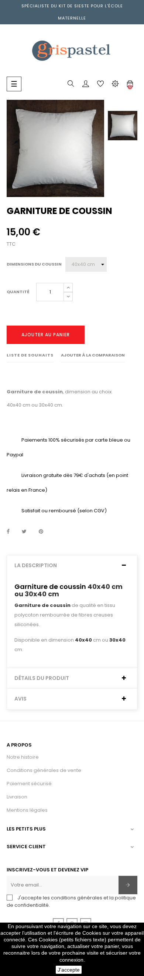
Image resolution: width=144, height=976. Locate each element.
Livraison (17, 796)
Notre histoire (23, 757)
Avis (20, 699)
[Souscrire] (128, 885)
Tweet (24, 532)
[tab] (72, 565)
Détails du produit (41, 678)
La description (35, 565)
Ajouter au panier (45, 334)
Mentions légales (27, 810)
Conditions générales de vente (44, 770)
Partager (8, 532)
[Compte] (85, 85)
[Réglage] (115, 85)
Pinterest (41, 532)
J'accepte (69, 970)
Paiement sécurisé (29, 783)
